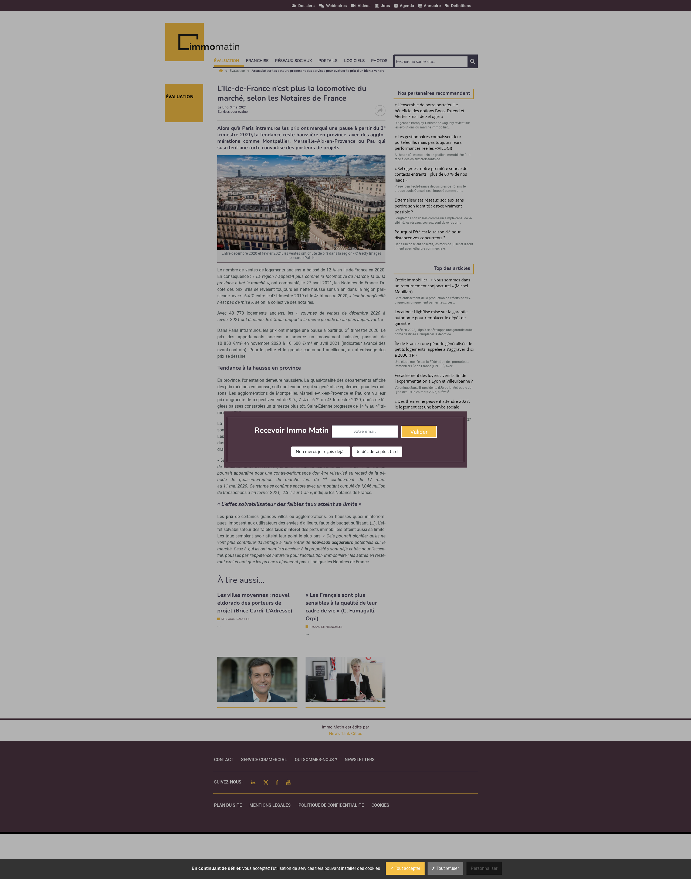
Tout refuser (447, 868)
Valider (419, 432)
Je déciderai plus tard (377, 452)
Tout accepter (407, 868)
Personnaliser (484, 868)
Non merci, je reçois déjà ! (321, 452)
